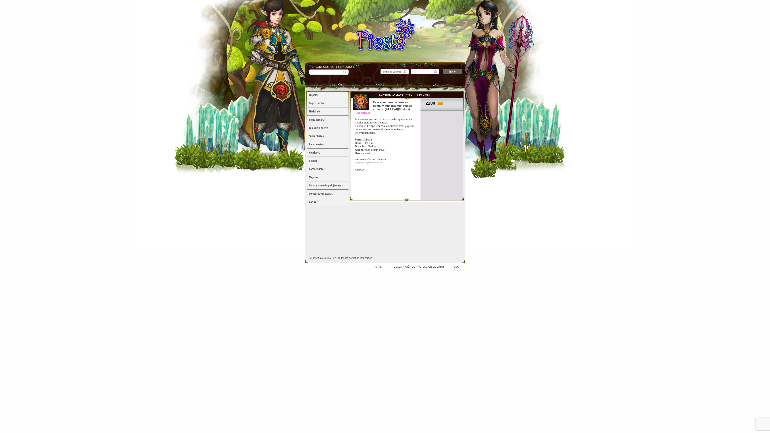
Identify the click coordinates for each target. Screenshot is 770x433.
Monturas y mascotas (321, 193)
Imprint (380, 266)
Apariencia (314, 152)
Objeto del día (316, 103)
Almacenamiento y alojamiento (326, 185)
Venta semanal (317, 119)
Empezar (313, 95)
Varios (312, 202)
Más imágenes (363, 113)
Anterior (359, 170)
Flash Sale (314, 111)
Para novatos (316, 144)
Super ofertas (316, 136)
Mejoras (313, 177)
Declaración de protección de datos (419, 266)
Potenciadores (316, 169)
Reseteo (313, 161)
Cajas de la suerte (318, 128)
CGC (456, 266)
